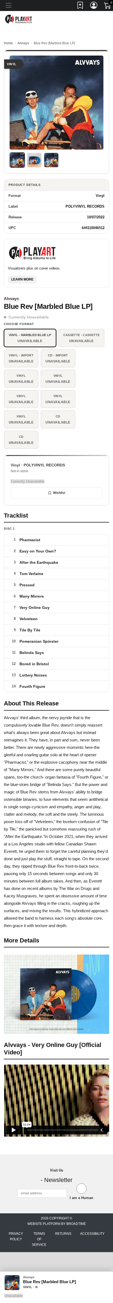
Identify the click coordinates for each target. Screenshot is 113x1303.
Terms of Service (39, 1239)
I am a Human (81, 1198)
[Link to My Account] (94, 6)
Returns (63, 1234)
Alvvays (23, 43)
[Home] (18, 19)
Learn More (22, 279)
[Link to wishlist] (80, 6)
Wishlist (59, 493)
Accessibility (92, 1234)
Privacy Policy (16, 1236)
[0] (108, 6)
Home (8, 43)
